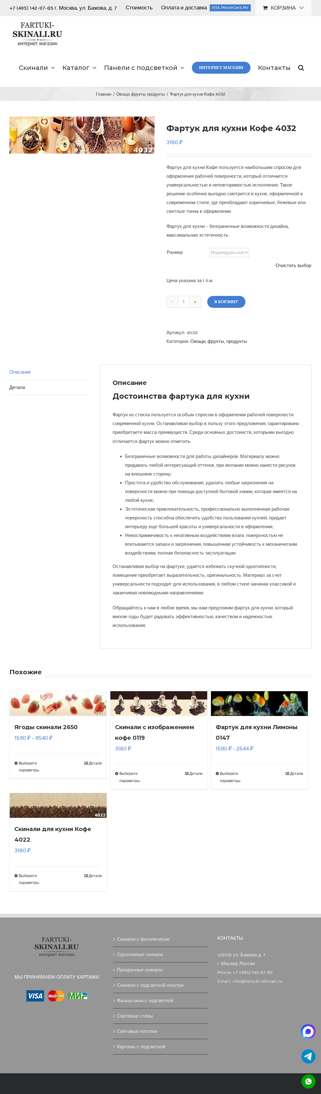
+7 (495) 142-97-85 (32, 8)
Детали (95, 763)
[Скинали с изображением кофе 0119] (158, 703)
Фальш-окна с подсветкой (145, 1000)
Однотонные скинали (140, 954)
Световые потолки (137, 1031)
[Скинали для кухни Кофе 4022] (58, 805)
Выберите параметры (29, 766)
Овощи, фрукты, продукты (218, 341)
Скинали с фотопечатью (143, 939)
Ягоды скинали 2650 (46, 727)
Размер (175, 252)
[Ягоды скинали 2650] (58, 703)
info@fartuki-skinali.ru (257, 981)
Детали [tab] (17, 387)
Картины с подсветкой (141, 1046)
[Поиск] (301, 67)
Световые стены (135, 1016)
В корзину (226, 301)
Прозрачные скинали (139, 970)
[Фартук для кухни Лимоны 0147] (259, 703)
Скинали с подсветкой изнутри (150, 985)
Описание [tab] (20, 372)
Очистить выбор (293, 265)
